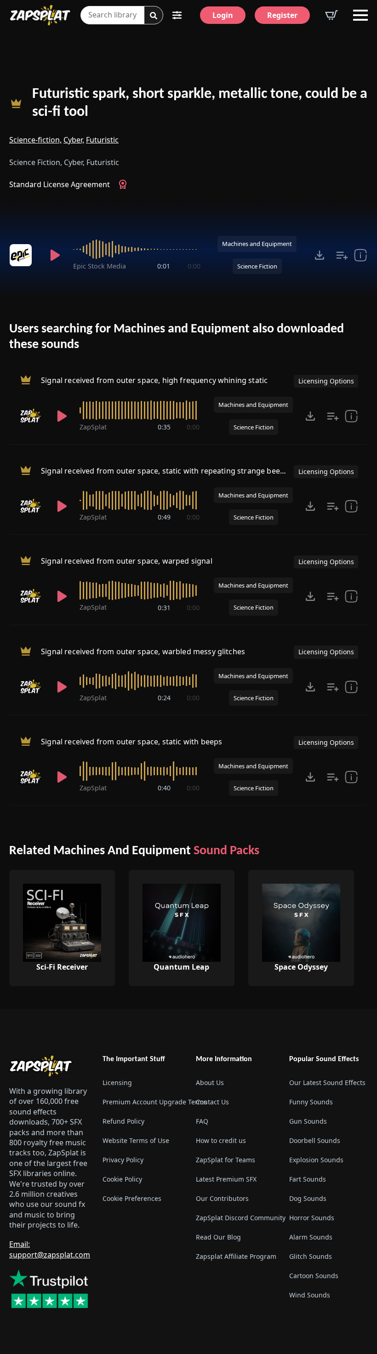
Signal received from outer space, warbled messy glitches (143, 651)
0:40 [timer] (164, 787)
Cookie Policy (122, 1179)
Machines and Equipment (257, 244)
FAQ (202, 1121)
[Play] (55, 255)
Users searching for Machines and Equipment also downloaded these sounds (176, 337)
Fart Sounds (307, 1179)
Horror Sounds (311, 1217)
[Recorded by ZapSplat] (32, 416)
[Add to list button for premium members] (342, 255)
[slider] (136, 249)
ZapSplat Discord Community (235, 1217)
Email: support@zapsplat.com (49, 1249)
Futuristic (102, 140)
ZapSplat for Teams (225, 1159)
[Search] (153, 15)
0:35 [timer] (164, 427)
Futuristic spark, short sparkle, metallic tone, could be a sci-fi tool (199, 103)
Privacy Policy (123, 1159)
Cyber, (73, 140)
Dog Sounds (307, 1198)
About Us (210, 1082)
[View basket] (331, 15)
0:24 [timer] (164, 697)
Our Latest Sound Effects (327, 1082)
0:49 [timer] (164, 517)
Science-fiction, (35, 140)
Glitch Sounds (310, 1256)
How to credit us (221, 1140)
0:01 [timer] (163, 266)
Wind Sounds (309, 1295)
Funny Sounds (311, 1101)
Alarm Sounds (310, 1237)
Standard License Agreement (59, 184)
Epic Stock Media (99, 266)
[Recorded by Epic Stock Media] (23, 255)
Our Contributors (222, 1198)
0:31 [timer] (164, 607)
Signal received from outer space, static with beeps (131, 742)
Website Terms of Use (136, 1140)
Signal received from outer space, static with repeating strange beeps (164, 471)
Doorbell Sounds (314, 1140)
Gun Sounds (308, 1121)
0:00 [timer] (194, 266)
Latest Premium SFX (226, 1179)
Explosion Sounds (316, 1159)
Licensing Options (326, 381)
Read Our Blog (218, 1237)
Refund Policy (123, 1121)
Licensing (117, 1082)
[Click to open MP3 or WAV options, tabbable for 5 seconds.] (319, 255)
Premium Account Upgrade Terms (142, 1101)
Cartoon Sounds (313, 1275)
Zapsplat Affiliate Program (235, 1256)
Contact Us (212, 1101)
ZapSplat (93, 427)
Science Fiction (257, 266)
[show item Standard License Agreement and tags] (360, 255)
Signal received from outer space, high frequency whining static (154, 381)
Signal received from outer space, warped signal (126, 561)
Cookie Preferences (132, 1198)
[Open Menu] (360, 15)
